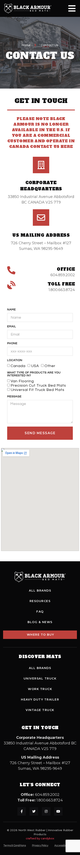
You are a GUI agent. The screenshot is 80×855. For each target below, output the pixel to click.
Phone (12, 343)
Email (11, 326)
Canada (18, 366)
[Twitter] (34, 811)
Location (14, 360)
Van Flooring (22, 381)
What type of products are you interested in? (34, 374)
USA (35, 366)
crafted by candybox (40, 838)
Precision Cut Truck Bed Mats (38, 385)
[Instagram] (46, 811)
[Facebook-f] (21, 811)
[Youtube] (58, 811)
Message (14, 396)
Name (11, 309)
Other (50, 366)
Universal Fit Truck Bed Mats (37, 390)
